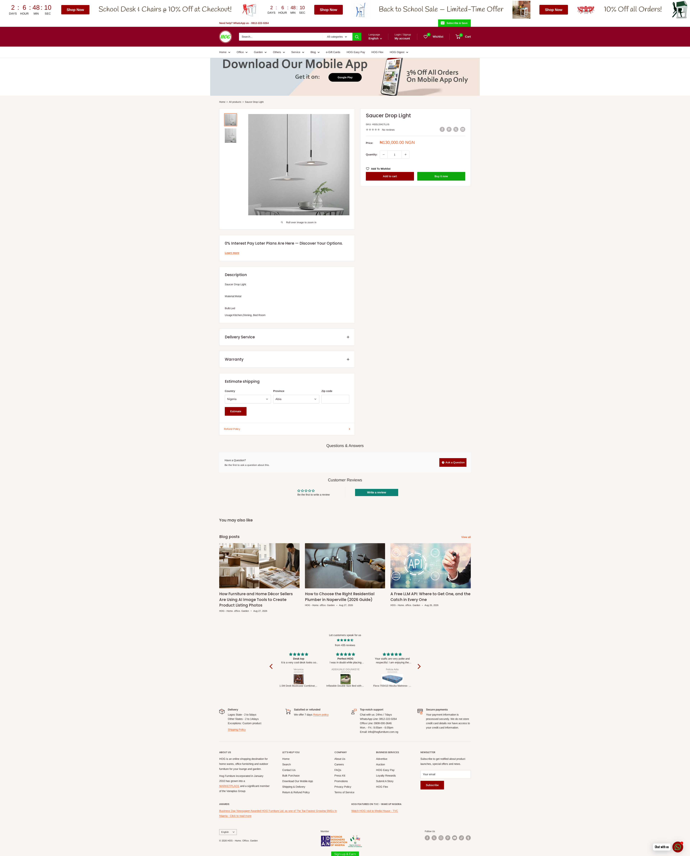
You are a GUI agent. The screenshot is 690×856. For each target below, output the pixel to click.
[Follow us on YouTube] (454, 837)
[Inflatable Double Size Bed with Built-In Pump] (299, 679)
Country (230, 390)
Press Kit (339, 775)
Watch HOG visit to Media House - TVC (374, 810)
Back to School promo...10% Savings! (631, 9)
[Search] (356, 37)
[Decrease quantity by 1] (383, 154)
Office (240, 52)
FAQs (337, 769)
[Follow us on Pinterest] (447, 837)
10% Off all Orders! (513, 9)
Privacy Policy (342, 786)
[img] (345, 640)
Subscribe (432, 785)
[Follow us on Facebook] (427, 837)
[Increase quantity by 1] (405, 154)
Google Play (345, 77)
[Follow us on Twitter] (434, 837)
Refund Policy (232, 428)
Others (277, 52)
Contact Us (289, 769)
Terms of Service (344, 792)
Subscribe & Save (457, 23)
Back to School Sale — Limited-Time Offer (321, 9)
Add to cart (390, 176)
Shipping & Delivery (293, 786)
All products (235, 102)
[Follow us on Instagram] (440, 837)
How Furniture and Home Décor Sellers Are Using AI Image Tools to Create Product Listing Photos (256, 599)
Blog (313, 52)
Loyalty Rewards (386, 775)
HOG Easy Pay (356, 52)
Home (222, 52)
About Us (339, 758)
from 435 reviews (345, 645)
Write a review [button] (376, 492)
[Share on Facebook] (442, 129)
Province (278, 390)
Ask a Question (455, 462)
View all (466, 537)
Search (286, 764)
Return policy (321, 714)
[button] (271, 666)
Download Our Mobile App (297, 781)
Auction (380, 764)
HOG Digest (397, 52)
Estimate (235, 411)
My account (402, 38)
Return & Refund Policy (296, 792)
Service (295, 52)
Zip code (326, 390)
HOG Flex (377, 52)
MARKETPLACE (229, 785)
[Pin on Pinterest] (449, 129)
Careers (339, 764)
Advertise (381, 758)
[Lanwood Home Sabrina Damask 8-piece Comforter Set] (392, 679)
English (225, 832)
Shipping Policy (237, 729)
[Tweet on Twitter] (455, 129)
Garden (258, 52)
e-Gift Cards (333, 52)
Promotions (341, 781)
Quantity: (372, 154)
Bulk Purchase (291, 775)
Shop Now (209, 10)
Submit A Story (385, 781)
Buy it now (441, 176)
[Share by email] (462, 129)
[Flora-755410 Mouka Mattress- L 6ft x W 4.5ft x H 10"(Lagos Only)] (345, 679)
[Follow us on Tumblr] (468, 837)
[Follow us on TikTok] (461, 837)
